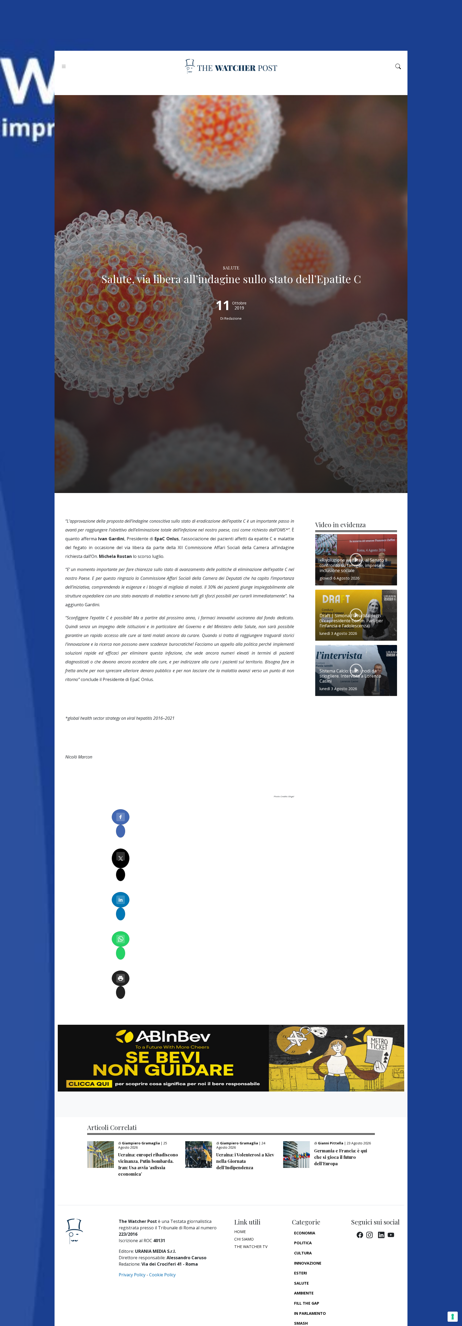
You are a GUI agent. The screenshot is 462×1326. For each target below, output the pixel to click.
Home (240, 1231)
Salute (301, 1283)
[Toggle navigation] (64, 66)
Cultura (303, 1252)
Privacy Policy (132, 1275)
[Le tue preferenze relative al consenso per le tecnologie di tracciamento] (453, 1317)
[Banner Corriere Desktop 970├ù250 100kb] (231, 1058)
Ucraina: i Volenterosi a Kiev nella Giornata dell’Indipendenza (245, 1161)
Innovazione (307, 1263)
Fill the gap (306, 1303)
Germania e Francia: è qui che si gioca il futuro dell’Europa (340, 1157)
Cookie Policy (162, 1275)
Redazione (233, 318)
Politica (303, 1242)
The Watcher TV (251, 1246)
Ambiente (304, 1293)
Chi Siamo (244, 1239)
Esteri (300, 1273)
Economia (304, 1232)
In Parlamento (310, 1313)
